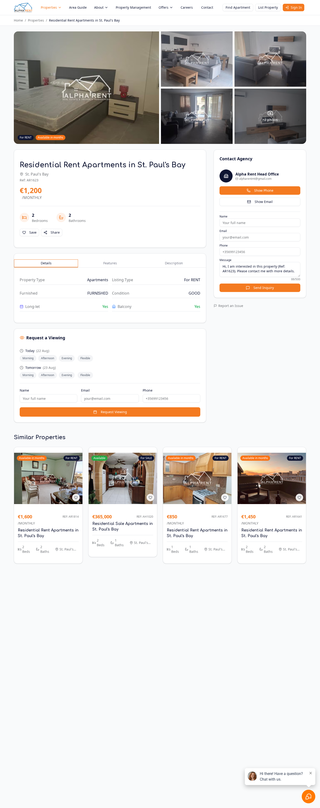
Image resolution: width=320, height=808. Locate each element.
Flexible (85, 358)
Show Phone (263, 190)
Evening (67, 358)
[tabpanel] (110, 293)
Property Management (133, 7)
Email (85, 390)
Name (24, 390)
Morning (27, 358)
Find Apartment (238, 7)
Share (55, 232)
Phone (148, 390)
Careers (187, 7)
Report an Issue (230, 305)
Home (18, 20)
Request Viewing (114, 412)
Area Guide (78, 7)
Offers (163, 7)
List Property (268, 7)
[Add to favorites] (76, 497)
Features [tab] (110, 263)
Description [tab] (174, 263)
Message (225, 260)
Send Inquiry (263, 287)
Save (33, 232)
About (99, 7)
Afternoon (47, 358)
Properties (49, 7)
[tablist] (110, 263)
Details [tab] (46, 263)
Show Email (264, 201)
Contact (207, 7)
